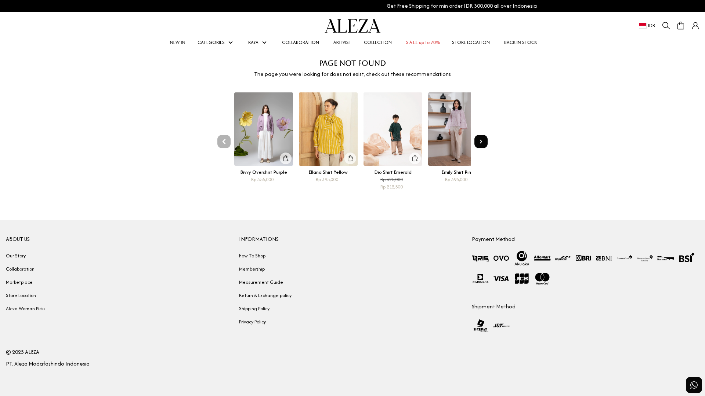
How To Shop (252, 255)
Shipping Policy (254, 308)
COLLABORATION (300, 42)
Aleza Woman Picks (26, 308)
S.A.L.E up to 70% (422, 42)
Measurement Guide (261, 282)
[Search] (666, 25)
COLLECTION (378, 42)
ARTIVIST (341, 42)
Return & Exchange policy (265, 295)
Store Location (21, 295)
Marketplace (19, 282)
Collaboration (20, 268)
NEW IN (176, 42)
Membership (252, 268)
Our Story (16, 255)
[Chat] (694, 385)
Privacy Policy (252, 321)
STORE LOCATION (471, 42)
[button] (695, 25)
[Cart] (680, 25)
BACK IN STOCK (519, 42)
